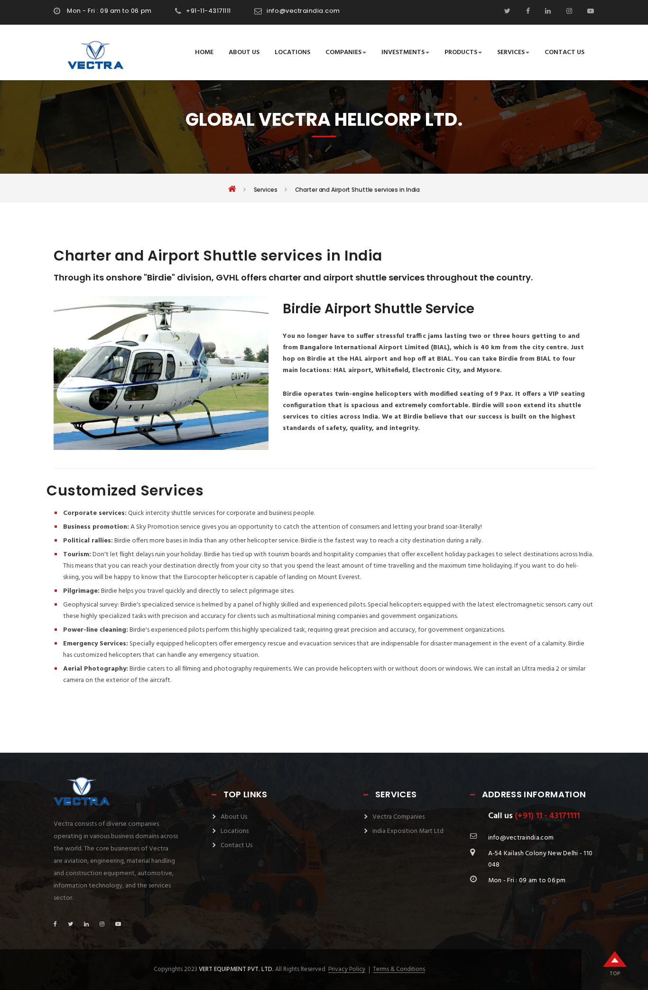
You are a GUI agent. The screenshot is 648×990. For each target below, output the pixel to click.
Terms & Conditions (399, 969)
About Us (244, 52)
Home (204, 52)
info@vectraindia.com (303, 10)
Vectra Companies (398, 817)
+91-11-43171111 (208, 10)
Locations (292, 52)
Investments (403, 52)
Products (460, 52)
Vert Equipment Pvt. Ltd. (236, 969)
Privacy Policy (346, 969)
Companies (343, 52)
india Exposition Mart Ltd (408, 831)
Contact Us (564, 52)
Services (511, 52)
